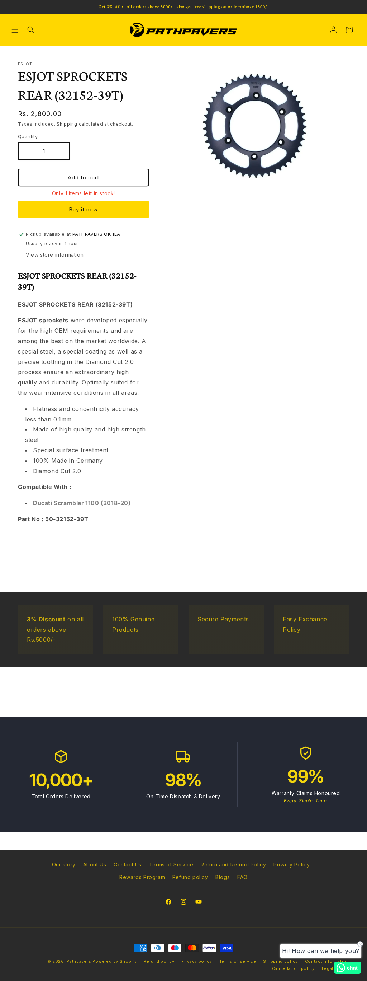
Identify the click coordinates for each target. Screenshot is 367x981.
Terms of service (237, 961)
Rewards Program (142, 877)
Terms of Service (171, 864)
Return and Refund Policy (233, 864)
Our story (64, 864)
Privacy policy (196, 961)
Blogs (222, 877)
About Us (94, 864)
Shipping (67, 124)
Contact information (327, 961)
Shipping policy (280, 961)
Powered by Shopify (114, 961)
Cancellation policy (293, 968)
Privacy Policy (291, 864)
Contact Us (128, 864)
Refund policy (190, 877)
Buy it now (83, 209)
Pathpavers (79, 961)
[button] (15, 30)
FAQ (242, 877)
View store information (55, 255)
